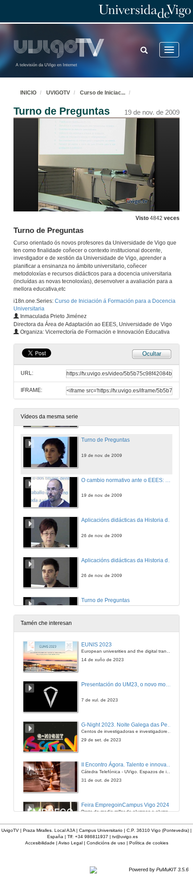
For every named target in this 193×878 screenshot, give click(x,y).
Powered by (159, 869)
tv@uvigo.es (125, 836)
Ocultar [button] (151, 353)
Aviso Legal (70, 842)
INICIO (28, 93)
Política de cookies (148, 842)
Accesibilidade (40, 842)
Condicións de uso (106, 842)
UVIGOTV (58, 93)
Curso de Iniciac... (102, 93)
